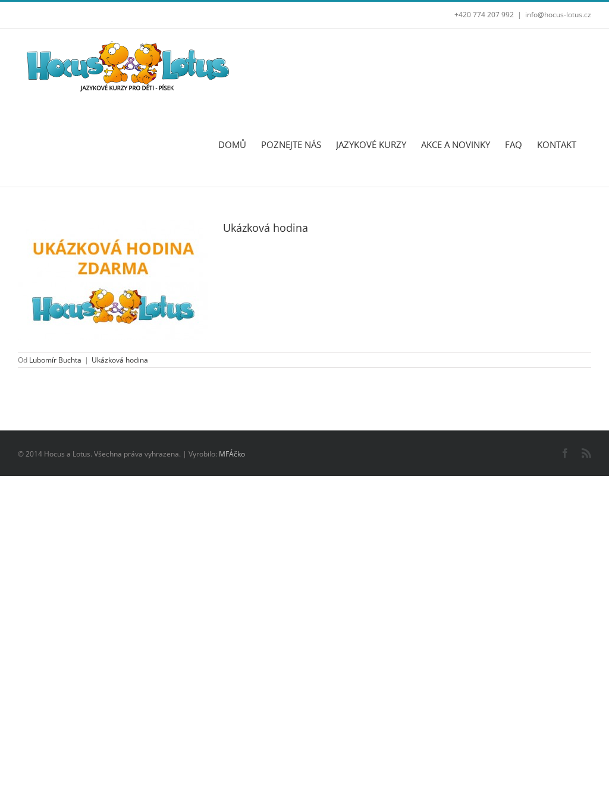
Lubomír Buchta (55, 360)
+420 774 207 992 (484, 15)
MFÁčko (232, 454)
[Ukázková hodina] (113, 280)
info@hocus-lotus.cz (558, 15)
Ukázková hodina (265, 228)
